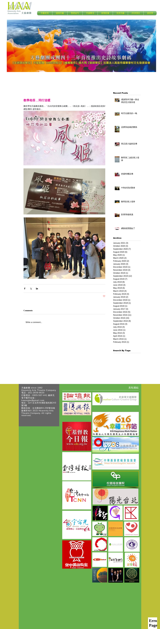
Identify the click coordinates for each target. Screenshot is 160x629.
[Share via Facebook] (25, 288)
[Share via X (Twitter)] (31, 288)
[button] (59, 13)
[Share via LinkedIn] (37, 288)
